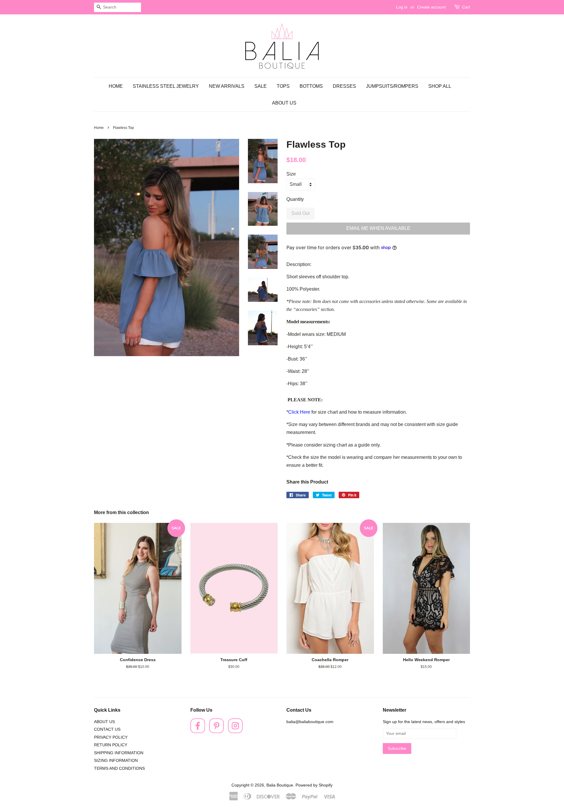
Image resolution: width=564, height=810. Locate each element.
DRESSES (344, 86)
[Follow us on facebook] (197, 732)
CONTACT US (107, 729)
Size (291, 173)
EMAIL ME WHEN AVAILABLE (378, 228)
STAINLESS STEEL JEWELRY (166, 86)
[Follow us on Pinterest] (216, 732)
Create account (431, 7)
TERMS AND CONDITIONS (119, 768)
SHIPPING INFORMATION (118, 753)
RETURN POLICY (110, 745)
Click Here (299, 412)
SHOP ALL (439, 86)
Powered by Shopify (314, 785)
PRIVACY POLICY (110, 737)
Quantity (295, 199)
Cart (466, 7)
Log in (401, 7)
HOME (116, 86)
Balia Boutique (279, 785)
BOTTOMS (311, 86)
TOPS (283, 86)
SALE (260, 86)
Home (99, 128)
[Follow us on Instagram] (235, 732)
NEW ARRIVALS (226, 86)
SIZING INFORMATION (116, 760)
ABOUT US (284, 102)
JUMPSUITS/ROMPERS (392, 86)
